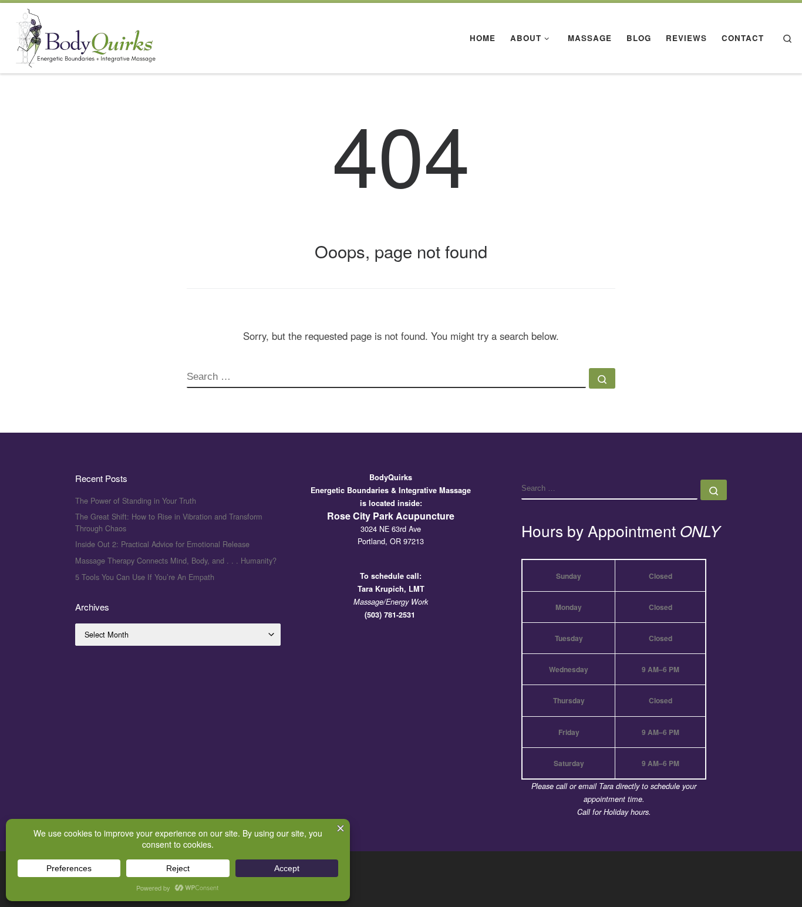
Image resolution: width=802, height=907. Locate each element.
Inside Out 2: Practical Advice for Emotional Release (162, 543)
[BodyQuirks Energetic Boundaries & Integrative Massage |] (82, 35)
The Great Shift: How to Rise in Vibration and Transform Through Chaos (168, 522)
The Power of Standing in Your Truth (135, 500)
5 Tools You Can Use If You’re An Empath (144, 576)
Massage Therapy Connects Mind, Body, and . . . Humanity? (176, 560)
